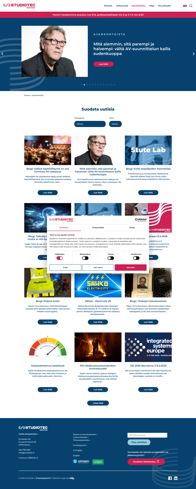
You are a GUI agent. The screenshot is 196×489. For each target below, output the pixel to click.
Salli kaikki (130, 267)
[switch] (85, 258)
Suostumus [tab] (64, 227)
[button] (2, 54)
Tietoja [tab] (132, 227)
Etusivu (27, 95)
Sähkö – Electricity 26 (98, 301)
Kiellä (65, 267)
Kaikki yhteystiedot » (28, 434)
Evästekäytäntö (43, 478)
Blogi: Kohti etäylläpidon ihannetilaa (148, 168)
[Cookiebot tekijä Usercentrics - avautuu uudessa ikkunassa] (137, 220)
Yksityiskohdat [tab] (98, 227)
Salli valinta (98, 267)
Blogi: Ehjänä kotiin (48, 301)
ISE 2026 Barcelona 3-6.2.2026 (148, 365)
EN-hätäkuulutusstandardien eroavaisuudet (98, 367)
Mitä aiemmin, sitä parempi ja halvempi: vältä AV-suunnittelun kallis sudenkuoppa (131, 49)
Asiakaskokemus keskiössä (47, 365)
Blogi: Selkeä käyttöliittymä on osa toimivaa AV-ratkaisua (47, 170)
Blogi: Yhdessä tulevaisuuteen (148, 301)
